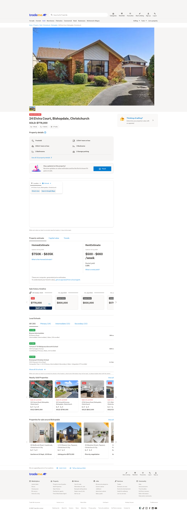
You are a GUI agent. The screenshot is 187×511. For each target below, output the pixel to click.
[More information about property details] (45, 132)
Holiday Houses (129, 502)
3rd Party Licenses (144, 491)
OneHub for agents (58, 491)
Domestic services (122, 486)
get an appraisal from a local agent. (68, 280)
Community (142, 481)
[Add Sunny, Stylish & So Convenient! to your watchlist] (78, 425)
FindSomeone (154, 502)
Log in (155, 16)
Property (36, 25)
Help (140, 484)
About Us (64, 508)
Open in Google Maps (48, 191)
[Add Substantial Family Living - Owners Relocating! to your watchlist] (106, 425)
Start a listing (126, 475)
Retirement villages (93, 21)
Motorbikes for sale (79, 486)
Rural (75, 21)
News (77, 508)
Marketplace (36, 481)
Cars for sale (77, 484)
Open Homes (56, 489)
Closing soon (35, 489)
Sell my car (77, 493)
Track (104, 169)
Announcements (143, 486)
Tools (143, 21)
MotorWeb (83, 502)
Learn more (63, 468)
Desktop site (55, 508)
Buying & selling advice (80, 489)
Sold (43, 21)
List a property (153, 21)
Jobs (97, 481)
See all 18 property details (41, 157)
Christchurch (47, 25)
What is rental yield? (92, 269)
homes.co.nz (60, 502)
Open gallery (94, 102)
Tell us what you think (79, 468)
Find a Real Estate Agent (60, 493)
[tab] (35, 183)
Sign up (148, 16)
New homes (50, 21)
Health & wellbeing (122, 491)
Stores (33, 486)
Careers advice (100, 486)
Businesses (81, 21)
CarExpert (105, 502)
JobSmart (98, 489)
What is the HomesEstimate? (42, 259)
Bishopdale (54, 25)
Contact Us (127, 508)
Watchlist (135, 475)
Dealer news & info (79, 491)
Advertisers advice (101, 491)
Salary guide (99, 493)
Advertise (83, 508)
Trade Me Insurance (34, 502)
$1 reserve (34, 491)
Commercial (68, 21)
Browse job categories (102, 484)
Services (120, 481)
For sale (31, 21)
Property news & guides (59, 484)
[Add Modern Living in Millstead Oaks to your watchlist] (51, 425)
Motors (76, 481)
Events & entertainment (124, 489)
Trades (119, 484)
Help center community (145, 496)
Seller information (144, 493)
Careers (71, 508)
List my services (121, 493)
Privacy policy (92, 508)
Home (31, 25)
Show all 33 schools (36, 369)
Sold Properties (57, 486)
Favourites (143, 475)
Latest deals (35, 484)
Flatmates (59, 21)
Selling (135, 21)
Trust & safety (142, 489)
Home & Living (36, 493)
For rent (38, 21)
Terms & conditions (103, 508)
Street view (35, 191)
